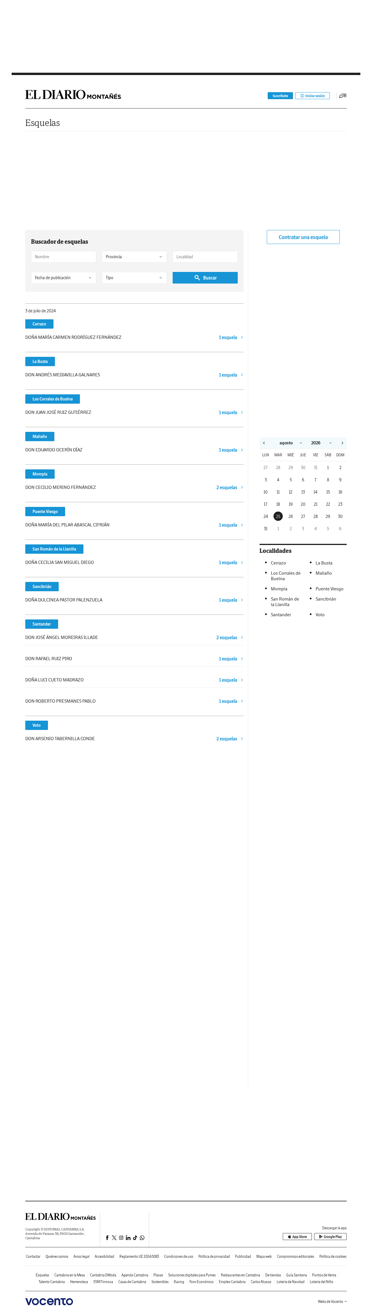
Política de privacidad (214, 1256)
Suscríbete (280, 96)
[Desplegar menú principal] (343, 95)
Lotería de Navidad (291, 1282)
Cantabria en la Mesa (69, 1275)
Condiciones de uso (178, 1256)
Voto (37, 725)
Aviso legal (82, 1256)
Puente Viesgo (45, 511)
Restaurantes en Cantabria (240, 1275)
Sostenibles (160, 1282)
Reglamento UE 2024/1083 (139, 1256)
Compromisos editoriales (295, 1256)
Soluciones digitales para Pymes (192, 1275)
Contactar (33, 1256)
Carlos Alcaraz (261, 1282)
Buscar (210, 278)
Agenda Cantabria (134, 1275)
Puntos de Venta (324, 1275)
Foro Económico (201, 1282)
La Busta (40, 361)
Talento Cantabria (52, 1282)
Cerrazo (39, 324)
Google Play (333, 1237)
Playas (158, 1275)
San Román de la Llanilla (54, 549)
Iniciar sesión (315, 96)
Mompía (40, 474)
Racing (179, 1282)
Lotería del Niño (321, 1282)
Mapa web (264, 1256)
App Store (299, 1237)
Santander (42, 624)
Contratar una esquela (303, 237)
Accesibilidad (104, 1256)
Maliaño (40, 436)
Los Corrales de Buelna (53, 399)
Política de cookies (332, 1256)
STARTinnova (103, 1282)
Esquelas (42, 123)
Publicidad (243, 1256)
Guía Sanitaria (296, 1275)
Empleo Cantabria (232, 1282)
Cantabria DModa (103, 1275)
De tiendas (273, 1275)
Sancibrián (42, 586)
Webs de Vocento (330, 1301)
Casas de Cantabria (132, 1282)
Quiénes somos (57, 1256)
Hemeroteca (79, 1282)
